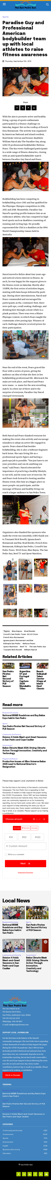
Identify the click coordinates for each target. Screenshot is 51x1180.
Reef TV (23, 646)
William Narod (30, 649)
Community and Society (11, 734)
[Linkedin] (29, 1174)
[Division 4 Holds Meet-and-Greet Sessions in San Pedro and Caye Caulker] (13, 945)
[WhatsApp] (34, 107)
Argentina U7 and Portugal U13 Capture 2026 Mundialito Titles (25, 680)
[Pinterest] (28, 107)
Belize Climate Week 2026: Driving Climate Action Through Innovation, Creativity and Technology (24, 750)
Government (7, 745)
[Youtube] (46, 1174)
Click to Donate (12, 1075)
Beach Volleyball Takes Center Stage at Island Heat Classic (41, 680)
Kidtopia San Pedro (11, 643)
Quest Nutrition (10, 646)
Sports (5, 17)
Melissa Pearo (29, 643)
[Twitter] (22, 107)
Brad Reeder (29, 631)
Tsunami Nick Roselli (12, 649)
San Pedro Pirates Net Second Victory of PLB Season (8, 678)
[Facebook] (16, 107)
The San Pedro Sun (37, 646)
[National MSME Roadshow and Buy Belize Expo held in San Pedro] (13, 912)
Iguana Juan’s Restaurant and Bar (18, 640)
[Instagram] (24, 1174)
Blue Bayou (17, 631)
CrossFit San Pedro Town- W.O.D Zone (20, 634)
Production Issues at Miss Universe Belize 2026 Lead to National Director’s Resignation (24, 764)
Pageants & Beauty (9, 759)
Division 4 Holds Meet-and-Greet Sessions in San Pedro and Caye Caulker (11, 963)
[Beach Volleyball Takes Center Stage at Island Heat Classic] (43, 666)
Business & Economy (10, 713)
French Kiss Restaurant (13, 637)
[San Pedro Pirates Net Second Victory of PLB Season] (8, 666)
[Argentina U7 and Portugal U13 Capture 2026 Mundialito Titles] (25, 666)
